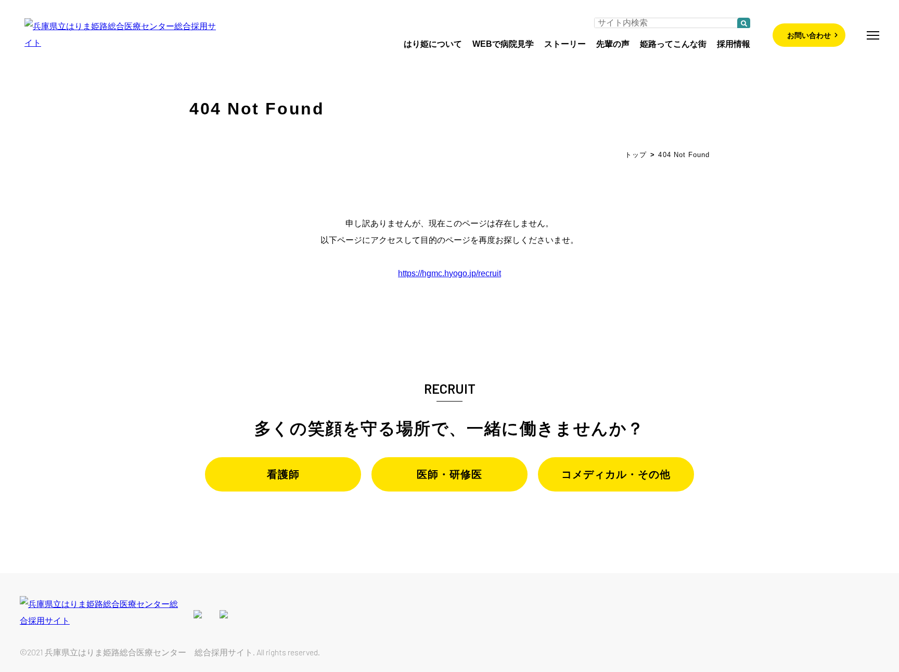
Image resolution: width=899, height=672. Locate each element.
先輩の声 (613, 44)
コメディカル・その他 (616, 474)
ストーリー (565, 44)
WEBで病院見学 (503, 44)
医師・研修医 (449, 474)
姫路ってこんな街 (673, 44)
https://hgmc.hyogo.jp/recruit (449, 273)
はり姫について (433, 44)
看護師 (283, 474)
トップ (636, 155)
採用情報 (733, 44)
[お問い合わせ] (777, 34)
